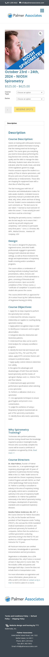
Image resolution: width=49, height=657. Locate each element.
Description (12, 123)
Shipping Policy (18, 619)
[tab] (24, 123)
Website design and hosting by (22, 625)
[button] (40, 33)
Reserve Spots (24, 109)
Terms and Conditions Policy (16, 616)
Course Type (8, 93)
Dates (7, 98)
